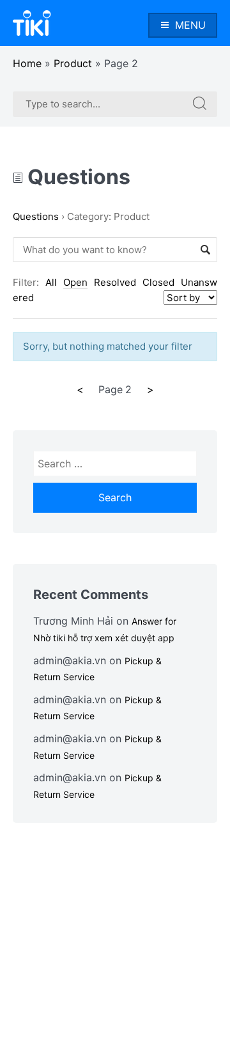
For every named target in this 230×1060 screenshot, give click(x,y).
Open (75, 282)
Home (27, 63)
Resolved (115, 282)
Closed (158, 282)
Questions (76, 176)
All (51, 282)
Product (73, 63)
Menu (190, 25)
